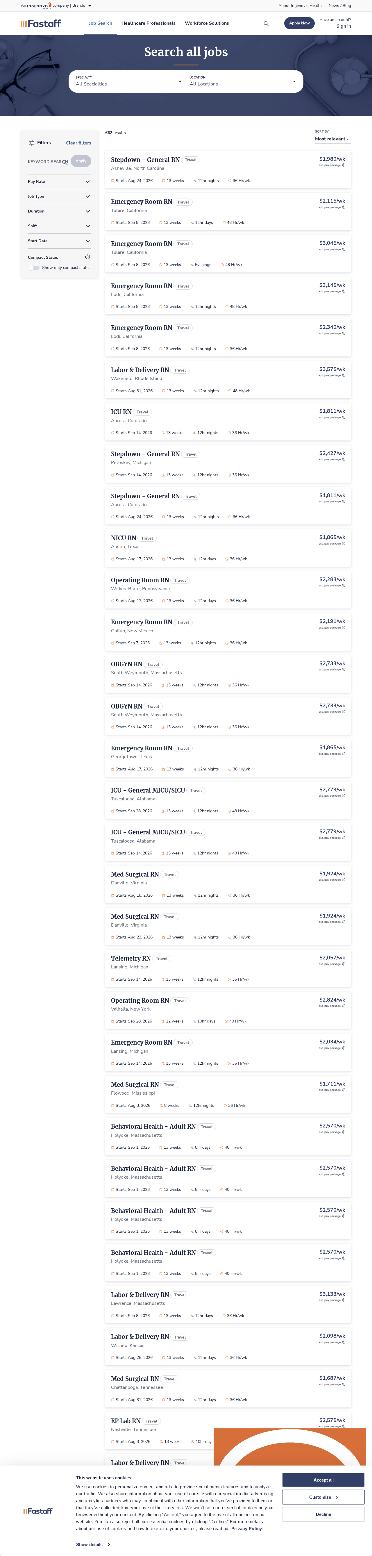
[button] (129, 81)
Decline (323, 1514)
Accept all (324, 1480)
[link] (300, 5)
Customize (320, 1497)
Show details (89, 1544)
